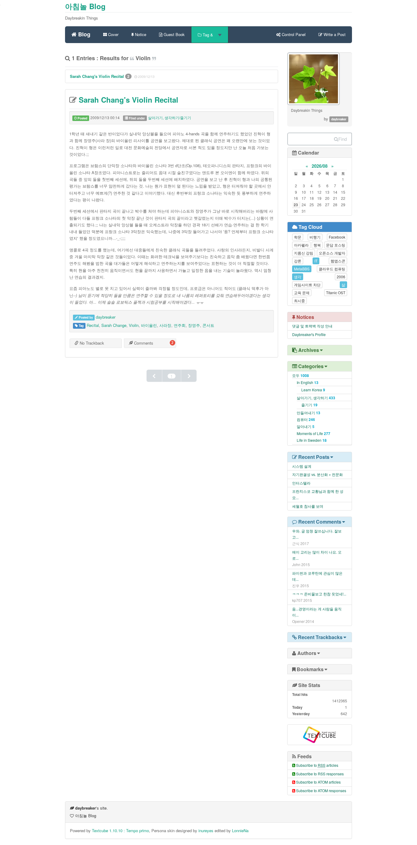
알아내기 (305, 426)
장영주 (194, 325)
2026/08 (320, 166)
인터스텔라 (301, 482)
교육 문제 (302, 292)
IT (315, 260)
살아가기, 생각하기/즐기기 (169, 117)
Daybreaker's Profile (309, 334)
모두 (300, 375)
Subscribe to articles (317, 765)
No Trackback (91, 343)
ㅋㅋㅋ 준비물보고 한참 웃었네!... (319, 593)
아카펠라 (301, 244)
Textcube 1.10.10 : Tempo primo (120, 830)
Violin (134, 325)
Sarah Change (113, 325)
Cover (112, 34)
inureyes (205, 830)
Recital (93, 325)
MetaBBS (302, 268)
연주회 (180, 325)
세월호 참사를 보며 (307, 506)
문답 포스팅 (335, 244)
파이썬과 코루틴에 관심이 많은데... (317, 576)
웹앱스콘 (338, 260)
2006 (341, 276)
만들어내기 (308, 412)
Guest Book (173, 34)
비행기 (315, 237)
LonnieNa (240, 830)
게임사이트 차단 (307, 284)
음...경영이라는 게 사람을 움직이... (317, 612)
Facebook (337, 237)
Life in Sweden (312, 440)
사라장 (165, 325)
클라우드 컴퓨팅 (332, 268)
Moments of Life (313, 433)
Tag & (207, 35)
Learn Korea (313, 389)
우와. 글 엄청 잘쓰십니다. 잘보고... (317, 534)
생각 (297, 276)
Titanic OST (335, 292)
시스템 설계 (301, 466)
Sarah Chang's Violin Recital (97, 76)
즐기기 (309, 404)
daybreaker (105, 317)
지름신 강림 (303, 252)
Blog (83, 33)
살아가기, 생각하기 (316, 397)
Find (342, 139)
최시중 (299, 300)
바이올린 (149, 325)
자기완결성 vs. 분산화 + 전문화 (317, 474)
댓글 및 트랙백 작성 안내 (312, 325)
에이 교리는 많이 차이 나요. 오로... (317, 555)
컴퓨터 (306, 419)
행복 (317, 244)
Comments (143, 343)
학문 (297, 237)
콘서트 (208, 325)
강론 (297, 260)
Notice (140, 34)
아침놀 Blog (85, 6)
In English (307, 382)
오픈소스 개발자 (332, 252)
